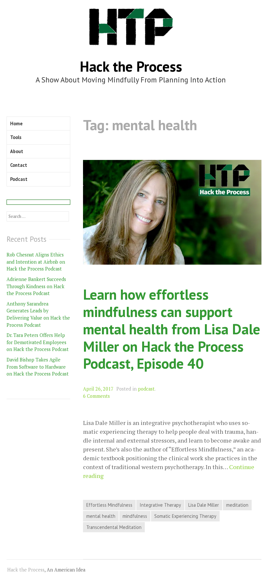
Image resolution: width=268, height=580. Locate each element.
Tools (16, 137)
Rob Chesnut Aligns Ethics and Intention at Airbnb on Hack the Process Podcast (36, 262)
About (16, 151)
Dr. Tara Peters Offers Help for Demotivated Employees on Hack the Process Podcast (38, 342)
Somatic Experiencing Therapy (185, 516)
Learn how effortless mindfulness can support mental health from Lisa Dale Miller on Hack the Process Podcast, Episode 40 (171, 329)
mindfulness (135, 516)
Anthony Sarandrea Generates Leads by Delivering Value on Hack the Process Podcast (38, 314)
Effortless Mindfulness (109, 505)
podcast (146, 389)
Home (16, 123)
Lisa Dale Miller (203, 505)
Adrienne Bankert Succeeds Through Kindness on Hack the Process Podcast (36, 286)
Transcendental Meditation (114, 527)
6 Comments (96, 396)
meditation (237, 505)
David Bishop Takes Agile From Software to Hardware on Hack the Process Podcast (38, 367)
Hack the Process (131, 66)
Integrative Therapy (160, 505)
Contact (18, 165)
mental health (100, 516)
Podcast (18, 179)
